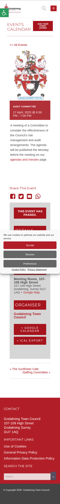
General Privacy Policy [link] (20, 452)
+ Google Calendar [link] (30, 329)
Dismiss (30, 254)
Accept (30, 245)
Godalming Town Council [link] (27, 315)
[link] (4, 12)
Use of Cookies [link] (15, 446)
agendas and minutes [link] (24, 159)
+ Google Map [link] (30, 292)
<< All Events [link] (18, 45)
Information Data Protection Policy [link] (29, 458)
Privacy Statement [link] (37, 269)
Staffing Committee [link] (36, 372)
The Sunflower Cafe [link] (24, 369)
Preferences (30, 263)
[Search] (53, 476)
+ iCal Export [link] (30, 340)
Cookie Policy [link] (19, 269)
